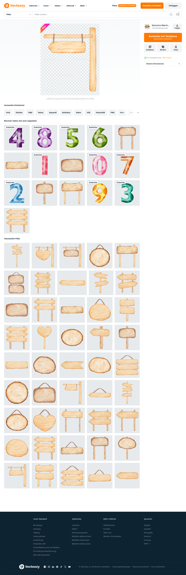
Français (147, 540)
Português (148, 532)
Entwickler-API (39, 544)
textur (40, 112)
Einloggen (173, 5)
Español (147, 529)
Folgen (177, 28)
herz (122, 112)
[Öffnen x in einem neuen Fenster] (65, 567)
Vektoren (33, 5)
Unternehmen (39, 536)
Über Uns (107, 532)
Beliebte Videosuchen (81, 544)
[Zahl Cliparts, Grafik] (17, 138)
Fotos (45, 5)
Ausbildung (38, 540)
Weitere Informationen (155, 64)
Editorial (70, 5)
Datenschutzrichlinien (141, 567)
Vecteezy (37, 529)
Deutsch (147, 536)
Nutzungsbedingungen (121, 567)
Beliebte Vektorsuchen (81, 536)
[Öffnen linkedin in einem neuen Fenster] (53, 567)
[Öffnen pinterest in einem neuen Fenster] (57, 567)
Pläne (114, 5)
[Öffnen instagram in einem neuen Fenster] (49, 567)
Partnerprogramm (80, 532)
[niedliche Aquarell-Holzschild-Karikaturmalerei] (127, 138)
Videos (57, 5)
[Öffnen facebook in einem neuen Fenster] (45, 567)
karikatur (66, 112)
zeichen (19, 112)
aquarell (53, 112)
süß (88, 112)
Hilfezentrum (109, 525)
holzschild (100, 112)
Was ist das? (167, 58)
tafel (30, 112)
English (147, 525)
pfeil (112, 112)
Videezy (36, 532)
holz (8, 112)
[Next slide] (136, 112)
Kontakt (106, 529)
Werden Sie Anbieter (112, 536)
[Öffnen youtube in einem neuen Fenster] (69, 567)
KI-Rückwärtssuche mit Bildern (46, 547)
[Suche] (171, 14)
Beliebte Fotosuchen (80, 540)
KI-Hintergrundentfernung (44, 551)
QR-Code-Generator (41, 555)
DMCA (74, 529)
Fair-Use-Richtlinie (158, 567)
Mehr (82, 5)
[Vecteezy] (14, 5)
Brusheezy (37, 525)
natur (78, 112)
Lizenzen (76, 525)
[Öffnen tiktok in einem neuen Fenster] (61, 567)
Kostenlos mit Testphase (163, 37)
